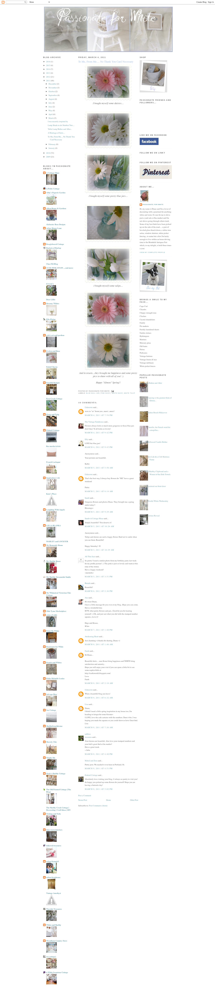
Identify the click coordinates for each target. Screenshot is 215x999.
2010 (48, 153)
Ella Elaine (51, 319)
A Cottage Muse (52, 172)
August (52, 99)
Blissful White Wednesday (157, 501)
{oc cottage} (51, 956)
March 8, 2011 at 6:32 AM (99, 697)
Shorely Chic (51, 741)
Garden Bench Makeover (157, 412)
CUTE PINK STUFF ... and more (59, 267)
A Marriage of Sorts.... (56, 133)
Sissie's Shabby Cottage (55, 773)
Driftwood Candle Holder (157, 442)
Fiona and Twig (52, 414)
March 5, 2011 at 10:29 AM (99, 550)
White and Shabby (53, 924)
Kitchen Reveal (153, 515)
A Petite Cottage (53, 188)
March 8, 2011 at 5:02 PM (99, 789)
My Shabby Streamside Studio (58, 577)
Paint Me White (52, 630)
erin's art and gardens (55, 335)
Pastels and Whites (54, 662)
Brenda (88, 583)
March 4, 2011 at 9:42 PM (99, 432)
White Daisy (117, 393)
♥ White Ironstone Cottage (57, 972)
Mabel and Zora (91, 760)
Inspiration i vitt (53, 477)
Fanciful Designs (53, 382)
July (50, 102)
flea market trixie (53, 446)
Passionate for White (54, 646)
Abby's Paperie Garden (55, 192)
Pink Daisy (105, 393)
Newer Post (82, 800)
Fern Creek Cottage (54, 398)
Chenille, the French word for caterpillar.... (158, 428)
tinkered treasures (53, 845)
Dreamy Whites (52, 303)
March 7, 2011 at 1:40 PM (99, 630)
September (53, 95)
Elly (86, 439)
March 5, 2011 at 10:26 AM (99, 526)
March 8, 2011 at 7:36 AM (99, 727)
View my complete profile (152, 252)
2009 (48, 156)
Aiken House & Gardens (56, 208)
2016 (48, 61)
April (51, 114)
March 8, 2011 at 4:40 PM (99, 754)
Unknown (89, 407)
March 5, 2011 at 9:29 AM (99, 511)
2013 (48, 73)
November (53, 87)
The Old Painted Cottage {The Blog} (58, 790)
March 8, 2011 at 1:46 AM (99, 644)
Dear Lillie (50, 299)
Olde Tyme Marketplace (56, 611)
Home (108, 800)
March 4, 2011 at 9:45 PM (99, 447)
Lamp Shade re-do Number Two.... (61, 125)
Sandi (87, 498)
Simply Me (50, 757)
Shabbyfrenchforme (54, 726)
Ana (86, 597)
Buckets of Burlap (53, 247)
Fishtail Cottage (52, 430)
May (51, 110)
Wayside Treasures (54, 908)
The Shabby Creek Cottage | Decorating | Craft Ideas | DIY (58, 808)
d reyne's (50, 283)
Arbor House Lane (54, 228)
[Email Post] (112, 391)
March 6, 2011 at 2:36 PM (99, 591)
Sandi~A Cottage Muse (94, 518)
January (52, 148)
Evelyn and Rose (53, 351)
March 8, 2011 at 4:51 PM (99, 768)
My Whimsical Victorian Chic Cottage (58, 593)
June (51, 106)
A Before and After (154, 383)
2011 (48, 80)
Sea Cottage (51, 710)
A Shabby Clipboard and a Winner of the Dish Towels (158, 473)
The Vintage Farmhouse (94, 421)
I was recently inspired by (58, 121)
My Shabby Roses (53, 561)
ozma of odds (51, 614)
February (52, 144)
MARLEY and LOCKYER (57, 541)
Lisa (86, 704)
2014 (48, 69)
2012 (48, 76)
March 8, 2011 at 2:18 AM (99, 683)
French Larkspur (53, 462)
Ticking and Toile (53, 813)
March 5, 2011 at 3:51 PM (99, 576)
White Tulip (129, 393)
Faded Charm (51, 366)
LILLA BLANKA (53, 525)
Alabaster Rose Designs (55, 224)
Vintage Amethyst (53, 893)
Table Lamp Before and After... (60, 129)
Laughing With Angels (55, 509)
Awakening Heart (91, 636)
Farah (87, 651)
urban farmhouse (53, 877)
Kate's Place (51, 493)
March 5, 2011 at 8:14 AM (99, 491)
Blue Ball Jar (92, 393)
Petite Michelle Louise (55, 678)
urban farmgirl (52, 861)
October (52, 91)
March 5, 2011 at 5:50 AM (99, 467)
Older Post (134, 800)
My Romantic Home (54, 545)
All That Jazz (90, 556)
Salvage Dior (51, 694)
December (53, 83)
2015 (48, 65)
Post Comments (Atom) (98, 805)
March (51, 118)
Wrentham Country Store (56, 940)
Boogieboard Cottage (55, 244)
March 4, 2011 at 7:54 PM (99, 415)
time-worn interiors (54, 829)
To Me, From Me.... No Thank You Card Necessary (61, 138)
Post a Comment (84, 795)
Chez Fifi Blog (52, 263)
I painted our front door (156, 486)
